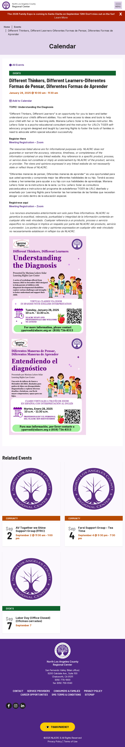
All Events (18, 64)
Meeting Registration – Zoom (26, 142)
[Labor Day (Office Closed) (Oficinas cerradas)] (31, 578)
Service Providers (38, 691)
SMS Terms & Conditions (66, 694)
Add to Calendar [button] (22, 100)
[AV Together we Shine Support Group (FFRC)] (31, 488)
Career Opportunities (34, 694)
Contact (18, 691)
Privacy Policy (93, 691)
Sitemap (90, 694)
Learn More (61, 17)
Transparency (60, 727)
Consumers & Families (67, 691)
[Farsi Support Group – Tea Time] (94, 488)
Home (7, 27)
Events (17, 27)
